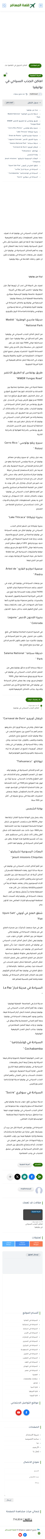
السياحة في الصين (31, 1354)
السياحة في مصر (31, 1371)
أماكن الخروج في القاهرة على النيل (15, 66)
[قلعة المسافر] (22, 5)
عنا (38, 1443)
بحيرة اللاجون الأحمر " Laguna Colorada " (23, 140)
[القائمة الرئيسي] (41, 5)
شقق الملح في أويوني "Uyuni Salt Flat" (23, 166)
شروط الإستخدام (32, 1435)
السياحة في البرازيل (30, 1345)
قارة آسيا (34, 1387)
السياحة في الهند (31, 1362)
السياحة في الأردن (31, 1333)
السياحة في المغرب (30, 1358)
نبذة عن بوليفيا (32, 110)
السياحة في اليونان (30, 1366)
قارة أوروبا (34, 1396)
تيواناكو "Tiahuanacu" (29, 151)
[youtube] (19, 1412)
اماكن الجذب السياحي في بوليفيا (26, 708)
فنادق (35, 1383)
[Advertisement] (22, 38)
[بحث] (4, 5)
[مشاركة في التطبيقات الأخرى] (10, 1177)
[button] (32, 1177)
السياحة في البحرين (30, 1341)
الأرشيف (35, 1447)
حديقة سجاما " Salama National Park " (23, 143)
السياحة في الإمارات (30, 1337)
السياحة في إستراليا (30, 1325)
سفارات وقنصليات (30, 1379)
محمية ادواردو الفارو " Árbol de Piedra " (23, 136)
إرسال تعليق (33, 1255)
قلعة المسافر (10, 1530)
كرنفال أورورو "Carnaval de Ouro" (25, 147)
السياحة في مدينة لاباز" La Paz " (26, 169)
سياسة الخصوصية (32, 1439)
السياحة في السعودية (29, 1350)
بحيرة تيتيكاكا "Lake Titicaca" (27, 132)
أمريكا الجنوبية (35, 75)
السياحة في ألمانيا (31, 1320)
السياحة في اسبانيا (30, 1329)
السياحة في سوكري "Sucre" (27, 177)
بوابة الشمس (32, 155)
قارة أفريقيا (33, 1391)
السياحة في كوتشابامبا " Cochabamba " (23, 173)
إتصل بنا (36, 1451)
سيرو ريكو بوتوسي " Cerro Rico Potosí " (22, 128)
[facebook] (26, 1412)
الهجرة (35, 1375)
